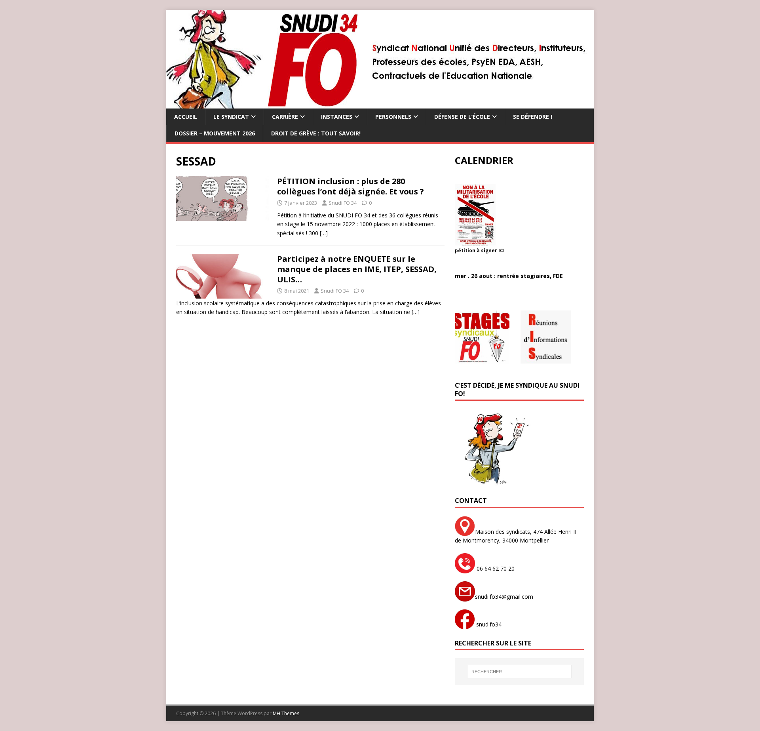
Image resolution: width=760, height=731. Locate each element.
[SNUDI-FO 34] (379, 104)
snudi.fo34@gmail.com (504, 596)
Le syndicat (231, 116)
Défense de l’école (462, 116)
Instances (336, 116)
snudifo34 (488, 624)
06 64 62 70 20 (495, 568)
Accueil (185, 116)
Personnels (393, 116)
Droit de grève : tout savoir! (316, 133)
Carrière (285, 116)
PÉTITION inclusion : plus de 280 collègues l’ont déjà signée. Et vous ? (350, 186)
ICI (501, 250)
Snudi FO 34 (343, 202)
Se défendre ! (532, 116)
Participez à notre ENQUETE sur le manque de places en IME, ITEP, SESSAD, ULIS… (357, 269)
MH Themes (286, 713)
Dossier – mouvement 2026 (215, 133)
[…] (324, 233)
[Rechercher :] (519, 671)
